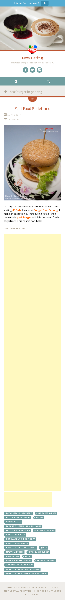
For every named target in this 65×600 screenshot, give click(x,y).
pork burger (12, 556)
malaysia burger (15, 552)
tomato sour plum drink (19, 565)
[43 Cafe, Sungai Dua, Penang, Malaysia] (32, 163)
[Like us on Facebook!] (25, 70)
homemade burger (15, 535)
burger (39, 517)
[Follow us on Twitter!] (32, 70)
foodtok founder (45, 530)
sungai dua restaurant (18, 561)
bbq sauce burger (46, 513)
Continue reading (16, 228)
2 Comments (14, 119)
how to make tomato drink (21, 548)
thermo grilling (46, 561)
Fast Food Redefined (32, 108)
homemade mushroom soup (20, 539)
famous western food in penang (23, 526)
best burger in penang (18, 517)
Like (45, 3)
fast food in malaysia (18, 530)
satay (28, 556)
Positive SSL (32, 594)
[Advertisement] (32, 362)
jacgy (44, 548)
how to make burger (17, 543)
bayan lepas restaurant (19, 513)
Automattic (23, 591)
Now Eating (32, 58)
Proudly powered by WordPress (26, 587)
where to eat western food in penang (26, 573)
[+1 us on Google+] (39, 70)
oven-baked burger (39, 552)
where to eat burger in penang (23, 569)
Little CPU (55, 591)
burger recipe (13, 522)
